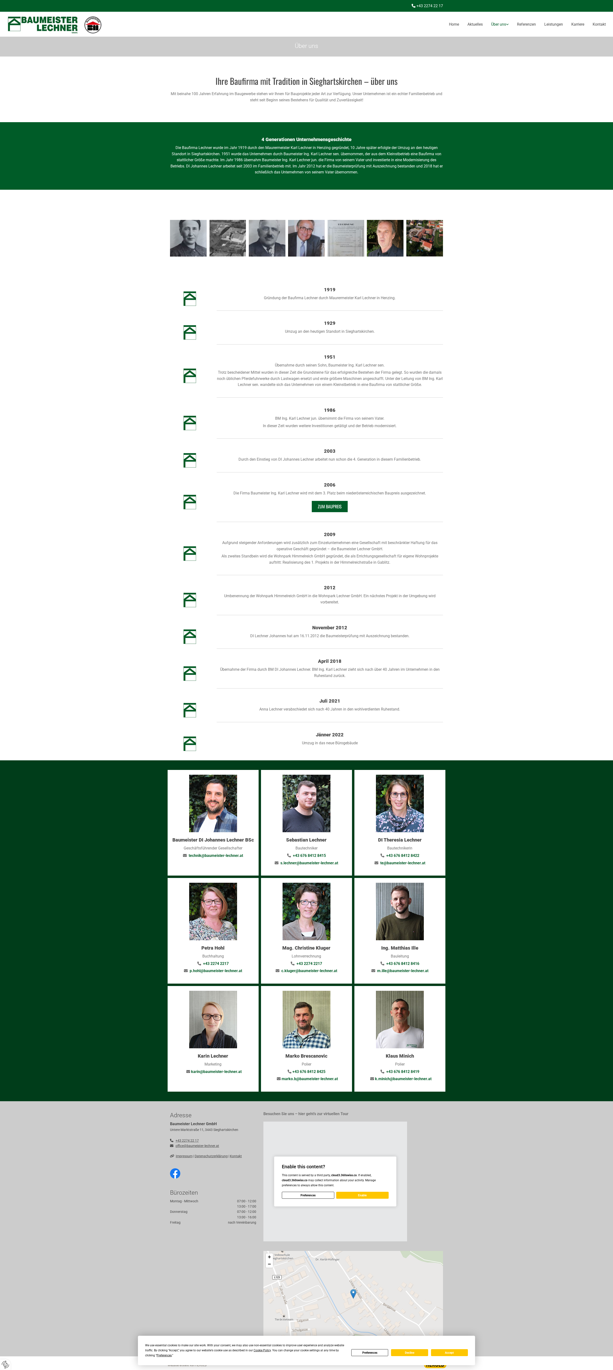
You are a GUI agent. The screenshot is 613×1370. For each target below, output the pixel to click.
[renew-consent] (5, 1364)
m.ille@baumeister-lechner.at (402, 971)
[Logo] (104, 24)
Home (454, 24)
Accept (449, 1352)
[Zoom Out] (269, 1264)
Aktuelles (475, 24)
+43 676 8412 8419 (402, 1071)
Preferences (369, 1352)
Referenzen (526, 24)
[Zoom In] (269, 1257)
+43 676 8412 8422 (402, 855)
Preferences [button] (164, 1355)
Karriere (577, 24)
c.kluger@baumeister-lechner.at (309, 971)
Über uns (498, 24)
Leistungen (553, 24)
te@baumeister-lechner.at (402, 863)
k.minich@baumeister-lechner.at (403, 1079)
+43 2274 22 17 (187, 1140)
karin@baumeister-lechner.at (216, 1071)
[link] (496, 24)
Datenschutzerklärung (211, 1156)
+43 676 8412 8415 (309, 855)
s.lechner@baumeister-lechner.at (309, 863)
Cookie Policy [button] (262, 1350)
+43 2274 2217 (216, 963)
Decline (409, 1352)
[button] (330, 506)
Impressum (184, 1156)
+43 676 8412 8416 (402, 963)
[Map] (353, 1299)
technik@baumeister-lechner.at (216, 855)
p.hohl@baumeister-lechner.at (216, 971)
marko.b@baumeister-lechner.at (310, 1079)
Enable (362, 1195)
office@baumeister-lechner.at (197, 1146)
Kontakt (599, 24)
